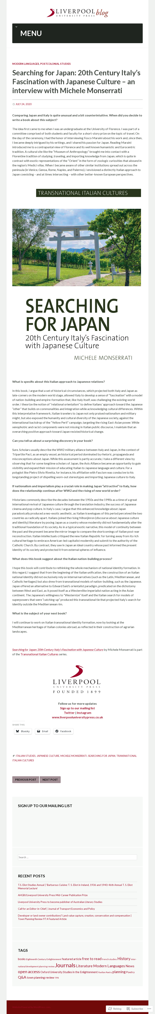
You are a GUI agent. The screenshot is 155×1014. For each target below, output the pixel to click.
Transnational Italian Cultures (39, 654)
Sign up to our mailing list (77, 708)
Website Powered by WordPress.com (31, 1007)
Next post (50, 779)
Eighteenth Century (36, 959)
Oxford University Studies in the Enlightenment (69, 972)
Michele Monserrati (73, 755)
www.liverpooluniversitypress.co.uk (77, 717)
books (22, 959)
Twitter (69, 712)
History (123, 958)
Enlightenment (53, 959)
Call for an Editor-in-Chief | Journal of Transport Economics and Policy (56, 908)
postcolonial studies (55, 63)
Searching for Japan (101, 755)
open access (29, 971)
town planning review (40, 977)
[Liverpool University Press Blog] (77, 12)
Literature (84, 966)
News (130, 966)
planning (119, 972)
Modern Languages (25, 63)
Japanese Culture (48, 755)
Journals (65, 965)
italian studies (26, 755)
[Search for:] (77, 857)
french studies (109, 959)
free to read (92, 958)
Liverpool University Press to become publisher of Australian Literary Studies (60, 901)
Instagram (84, 712)
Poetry (130, 972)
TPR (57, 978)
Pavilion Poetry (105, 972)
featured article (71, 959)
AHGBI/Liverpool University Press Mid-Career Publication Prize (53, 895)
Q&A (22, 977)
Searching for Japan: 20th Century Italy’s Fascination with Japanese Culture (57, 649)
